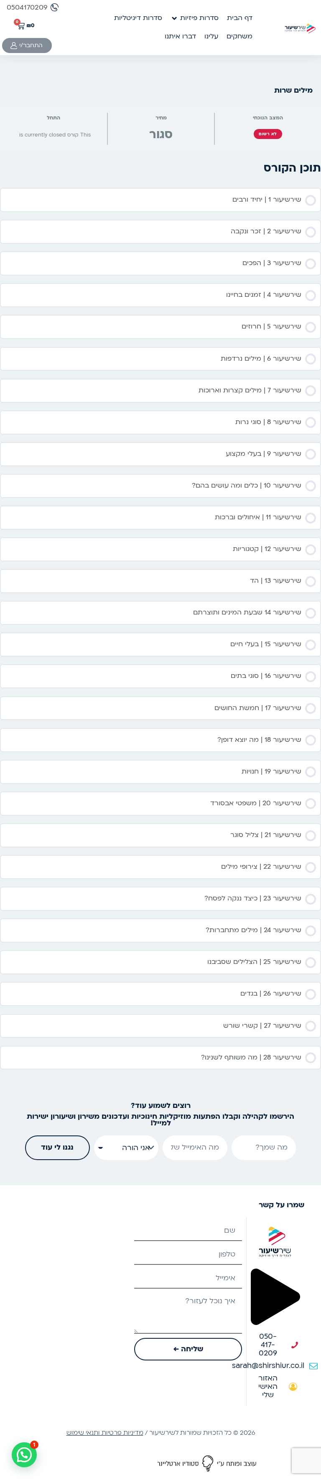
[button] (194, 18)
